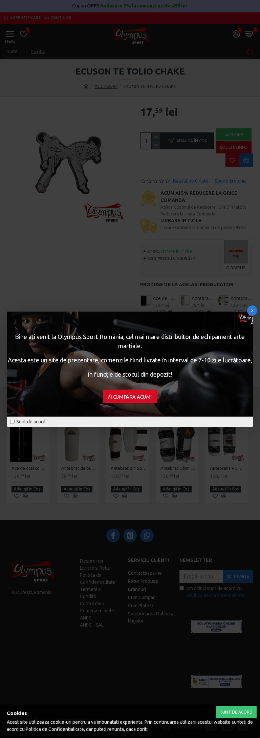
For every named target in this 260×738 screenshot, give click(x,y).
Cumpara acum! (132, 396)
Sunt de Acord (236, 712)
